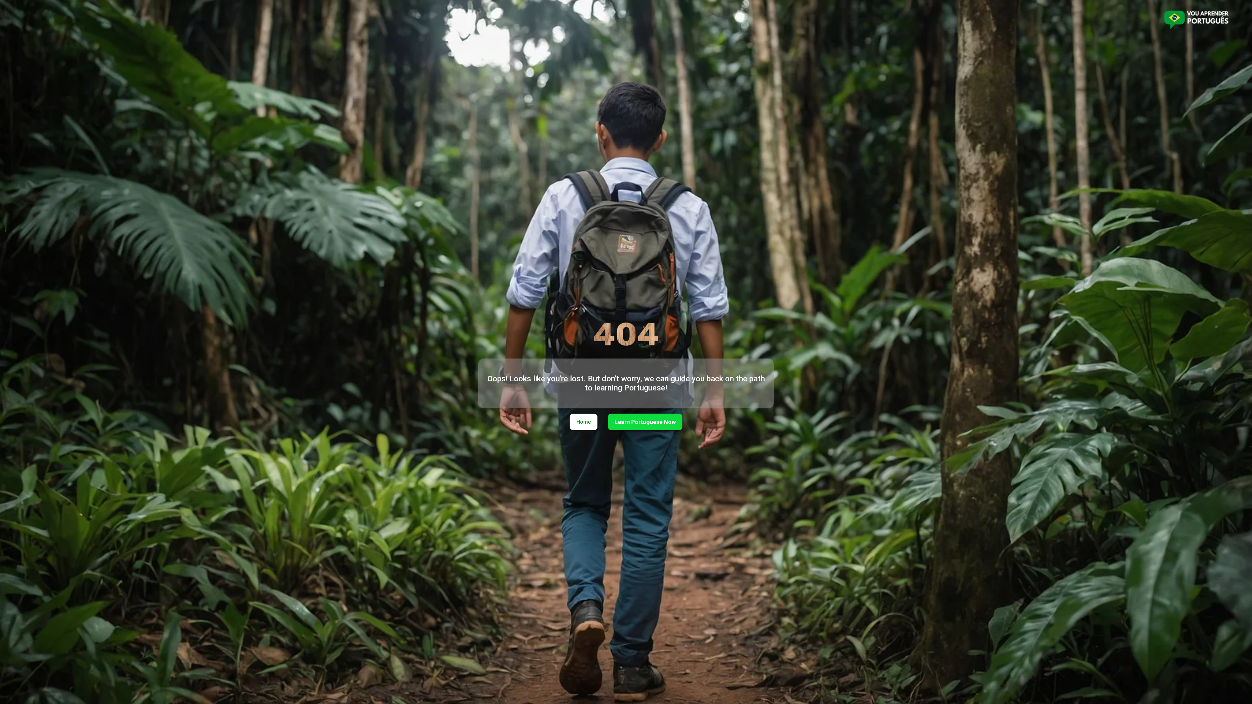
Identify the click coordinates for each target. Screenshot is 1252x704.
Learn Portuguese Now (645, 421)
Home (583, 422)
